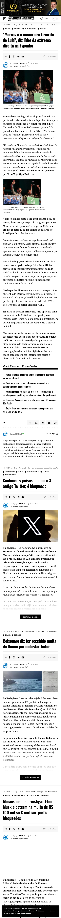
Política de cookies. (24, 913)
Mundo (43, 29)
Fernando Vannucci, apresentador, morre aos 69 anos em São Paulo (29, 401)
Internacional (30, 29)
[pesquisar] (42, 18)
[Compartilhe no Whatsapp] (14, 56)
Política (32, 795)
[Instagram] (57, 434)
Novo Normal (10, 474)
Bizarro (17, 29)
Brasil (7, 29)
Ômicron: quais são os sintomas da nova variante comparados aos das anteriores (26, 384)
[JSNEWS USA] (21, 19)
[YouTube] (53, 434)
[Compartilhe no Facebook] (9, 56)
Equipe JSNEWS (19, 63)
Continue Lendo (30, 617)
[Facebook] (50, 434)
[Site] (47, 434)
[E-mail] (23, 56)
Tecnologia (10, 472)
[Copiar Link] (55, 422)
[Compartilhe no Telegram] (18, 56)
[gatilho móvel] (5, 19)
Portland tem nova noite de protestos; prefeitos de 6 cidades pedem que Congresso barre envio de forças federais (29, 393)
